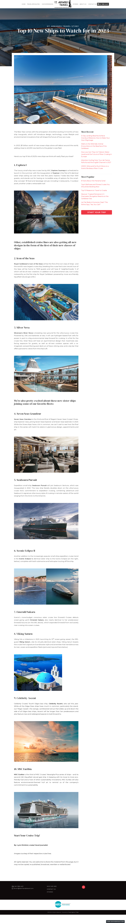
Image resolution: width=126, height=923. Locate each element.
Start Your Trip (96, 212)
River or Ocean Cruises (66, 35)
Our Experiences (47, 4)
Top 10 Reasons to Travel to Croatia (94, 190)
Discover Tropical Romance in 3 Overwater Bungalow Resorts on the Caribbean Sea (94, 196)
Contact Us (92, 4)
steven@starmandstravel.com (23, 888)
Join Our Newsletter (115, 921)
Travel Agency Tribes (73, 912)
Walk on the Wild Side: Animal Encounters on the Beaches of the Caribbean (94, 146)
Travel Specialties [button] (33, 4)
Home (23, 4)
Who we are (52, 886)
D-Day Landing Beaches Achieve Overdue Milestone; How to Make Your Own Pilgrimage (95, 138)
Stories (75, 4)
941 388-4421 (103, 4)
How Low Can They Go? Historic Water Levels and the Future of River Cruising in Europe (96, 154)
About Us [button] (83, 4)
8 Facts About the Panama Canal (93, 181)
